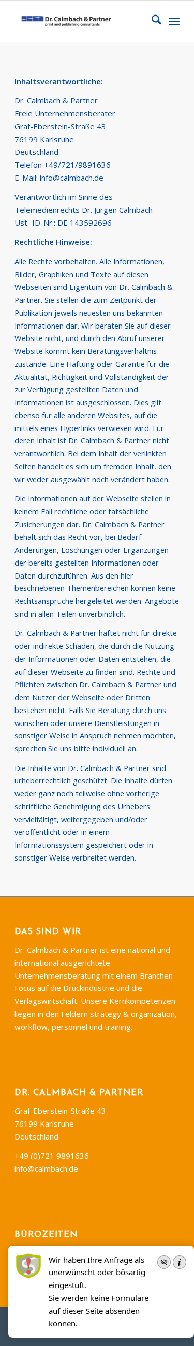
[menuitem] (151, 21)
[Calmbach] (80, 21)
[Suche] (151, 21)
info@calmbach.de (71, 177)
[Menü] (174, 21)
